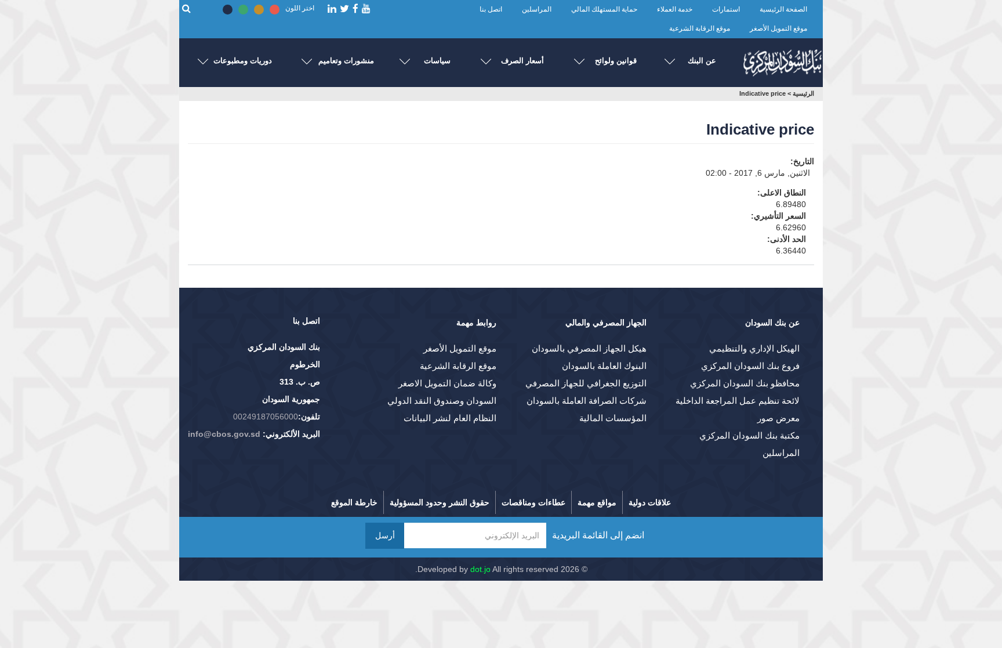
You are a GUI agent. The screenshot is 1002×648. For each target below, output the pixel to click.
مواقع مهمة (597, 502)
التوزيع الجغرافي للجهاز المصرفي (586, 383)
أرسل (385, 535)
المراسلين (536, 9)
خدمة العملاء (674, 9)
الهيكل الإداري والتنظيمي (754, 348)
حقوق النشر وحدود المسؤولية (439, 502)
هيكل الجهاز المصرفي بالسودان (589, 348)
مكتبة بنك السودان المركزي (749, 435)
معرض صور (778, 418)
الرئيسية (803, 93)
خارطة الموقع (354, 502)
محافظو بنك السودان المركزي (745, 383)
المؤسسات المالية (613, 418)
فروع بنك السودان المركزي (750, 366)
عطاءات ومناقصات (533, 502)
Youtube (366, 9)
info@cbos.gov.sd (224, 434)
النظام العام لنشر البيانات (450, 418)
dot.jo (480, 569)
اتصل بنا (491, 9)
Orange (259, 10)
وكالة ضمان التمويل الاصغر (447, 383)
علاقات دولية (650, 502)
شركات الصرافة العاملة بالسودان (587, 401)
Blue (228, 10)
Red (274, 10)
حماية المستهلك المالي (604, 9)
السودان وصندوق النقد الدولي (441, 401)
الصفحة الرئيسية (783, 9)
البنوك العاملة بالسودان (604, 366)
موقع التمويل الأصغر (778, 28)
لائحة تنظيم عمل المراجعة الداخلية (738, 401)
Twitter (344, 9)
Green (243, 10)
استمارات (726, 9)
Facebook (355, 9)
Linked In (332, 9)
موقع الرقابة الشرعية (699, 28)
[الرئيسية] (782, 60)
